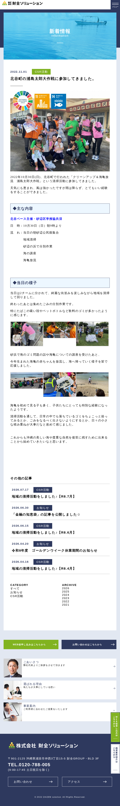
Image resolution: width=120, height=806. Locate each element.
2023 (65, 598)
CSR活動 (16, 596)
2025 (65, 591)
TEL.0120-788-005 (29, 764)
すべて (15, 588)
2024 (65, 594)
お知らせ (16, 592)
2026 (65, 588)
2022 (65, 601)
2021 (65, 604)
